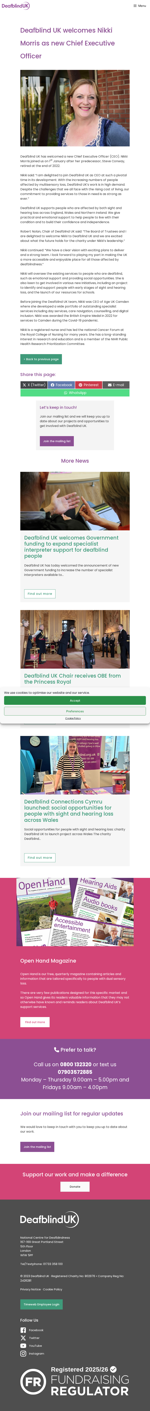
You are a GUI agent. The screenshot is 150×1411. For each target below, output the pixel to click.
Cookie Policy (73, 718)
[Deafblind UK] (16, 6)
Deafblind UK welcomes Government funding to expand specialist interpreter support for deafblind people (71, 547)
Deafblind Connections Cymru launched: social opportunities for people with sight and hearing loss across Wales (68, 811)
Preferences (75, 711)
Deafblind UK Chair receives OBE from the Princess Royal (72, 678)
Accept (75, 700)
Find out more (40, 593)
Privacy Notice (30, 1289)
